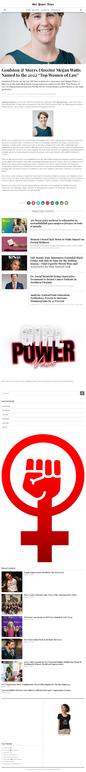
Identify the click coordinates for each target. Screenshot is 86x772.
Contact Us (45, 10)
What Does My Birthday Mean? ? (12, 764)
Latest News (55, 10)
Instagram (6, 406)
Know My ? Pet (7, 752)
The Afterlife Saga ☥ (9, 761)
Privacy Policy (56, 769)
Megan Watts (53, 94)
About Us (35, 10)
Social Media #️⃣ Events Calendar (12, 759)
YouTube (5, 423)
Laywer (40, 94)
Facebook (6, 410)
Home (28, 10)
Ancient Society (7, 748)
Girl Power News (43, 4)
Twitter (5, 414)
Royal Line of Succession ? (10, 757)
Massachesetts (45, 94)
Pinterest (5, 419)
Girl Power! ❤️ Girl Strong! (10, 750)
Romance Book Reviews (10, 754)
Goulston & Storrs (34, 94)
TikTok (4, 427)
